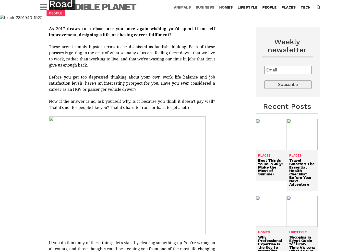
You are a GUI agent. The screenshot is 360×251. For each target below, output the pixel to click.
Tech (305, 7)
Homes (226, 7)
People (269, 7)
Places (288, 7)
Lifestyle (247, 7)
